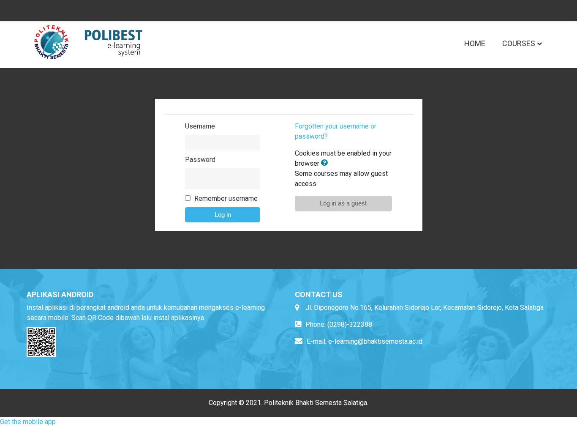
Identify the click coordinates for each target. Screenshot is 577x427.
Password (200, 160)
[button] (326, 163)
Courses (518, 43)
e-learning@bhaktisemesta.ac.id (375, 341)
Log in (223, 214)
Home (474, 43)
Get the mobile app (28, 422)
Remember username (226, 198)
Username (200, 126)
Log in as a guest (343, 203)
